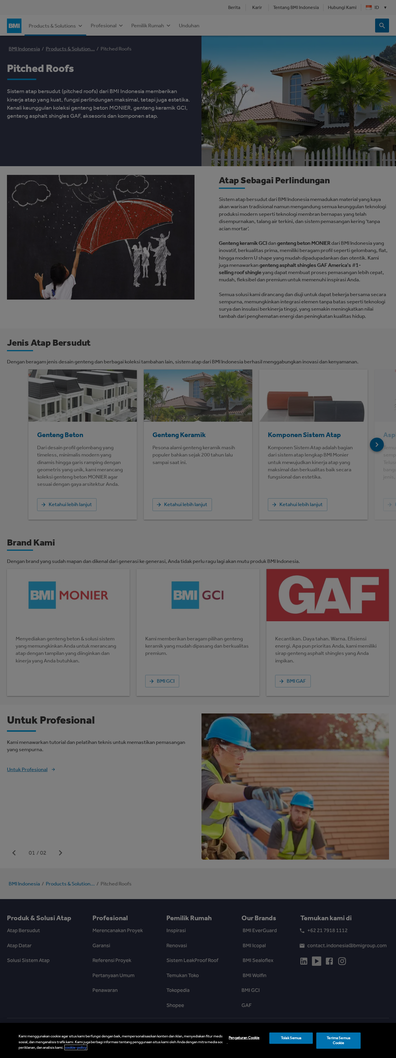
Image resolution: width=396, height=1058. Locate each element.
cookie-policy (76, 1047)
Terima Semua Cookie (338, 1040)
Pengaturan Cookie (244, 1037)
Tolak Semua (291, 1038)
